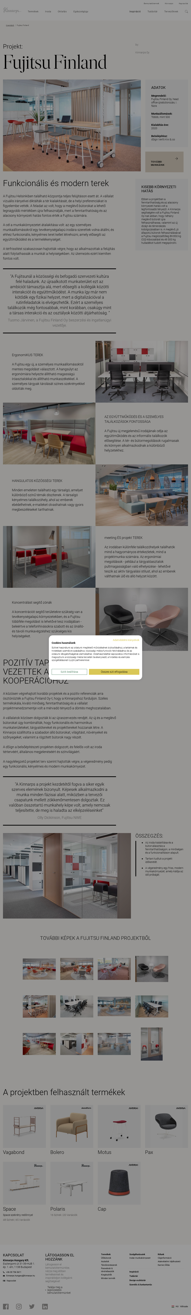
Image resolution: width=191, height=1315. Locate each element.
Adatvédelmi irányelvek (126, 639)
